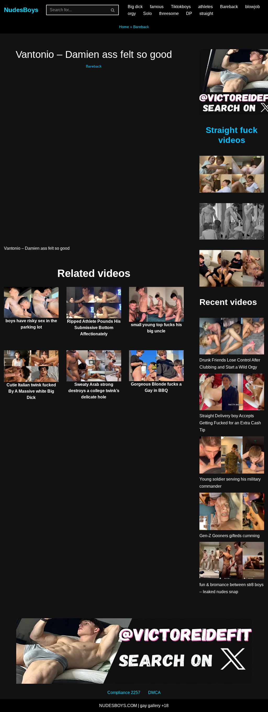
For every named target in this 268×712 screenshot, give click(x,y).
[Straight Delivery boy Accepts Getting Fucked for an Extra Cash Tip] (231, 393)
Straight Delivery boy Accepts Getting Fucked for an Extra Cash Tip (230, 423)
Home (124, 27)
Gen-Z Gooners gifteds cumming (229, 535)
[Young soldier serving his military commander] (231, 456)
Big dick (135, 6)
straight (206, 13)
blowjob (252, 6)
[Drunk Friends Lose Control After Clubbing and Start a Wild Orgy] (231, 337)
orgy (132, 13)
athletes (205, 6)
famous (157, 6)
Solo (147, 13)
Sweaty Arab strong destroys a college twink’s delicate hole (93, 390)
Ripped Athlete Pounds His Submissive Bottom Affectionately (94, 327)
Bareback (229, 6)
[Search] (113, 10)
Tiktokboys (181, 6)
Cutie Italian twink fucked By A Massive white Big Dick (31, 391)
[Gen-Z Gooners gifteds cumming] (231, 512)
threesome (169, 13)
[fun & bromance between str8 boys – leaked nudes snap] (231, 561)
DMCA (154, 692)
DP (189, 13)
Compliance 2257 (123, 692)
